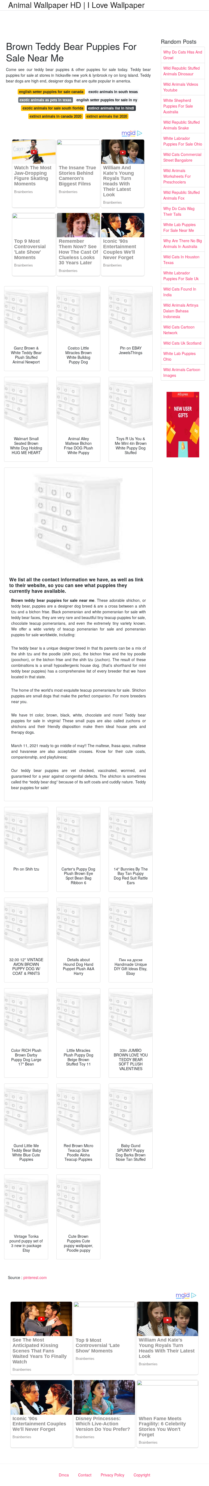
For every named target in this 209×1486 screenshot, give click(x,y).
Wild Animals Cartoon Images (181, 372)
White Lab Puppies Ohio (179, 356)
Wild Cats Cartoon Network (179, 329)
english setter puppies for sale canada (51, 91)
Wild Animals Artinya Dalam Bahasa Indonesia (180, 310)
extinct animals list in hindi (111, 108)
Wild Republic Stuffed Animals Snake (181, 125)
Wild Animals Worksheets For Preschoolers (177, 176)
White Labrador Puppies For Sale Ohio (182, 141)
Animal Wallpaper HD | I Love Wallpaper (76, 4)
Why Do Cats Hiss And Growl (182, 54)
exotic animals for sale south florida (53, 108)
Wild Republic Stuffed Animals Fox (181, 195)
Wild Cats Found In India (179, 291)
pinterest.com (35, 1277)
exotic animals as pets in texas (45, 99)
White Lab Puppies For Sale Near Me (179, 227)
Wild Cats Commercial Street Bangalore (182, 157)
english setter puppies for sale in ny (106, 99)
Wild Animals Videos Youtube (180, 87)
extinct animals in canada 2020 (55, 116)
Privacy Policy (112, 1475)
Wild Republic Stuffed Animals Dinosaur (181, 70)
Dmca (64, 1475)
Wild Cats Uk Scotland (182, 343)
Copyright (142, 1475)
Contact (84, 1475)
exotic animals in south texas (113, 91)
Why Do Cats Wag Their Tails (179, 211)
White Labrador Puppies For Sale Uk (181, 275)
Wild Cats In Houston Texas (181, 259)
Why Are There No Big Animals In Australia (182, 243)
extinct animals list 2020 (107, 116)
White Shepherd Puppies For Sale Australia (178, 105)
